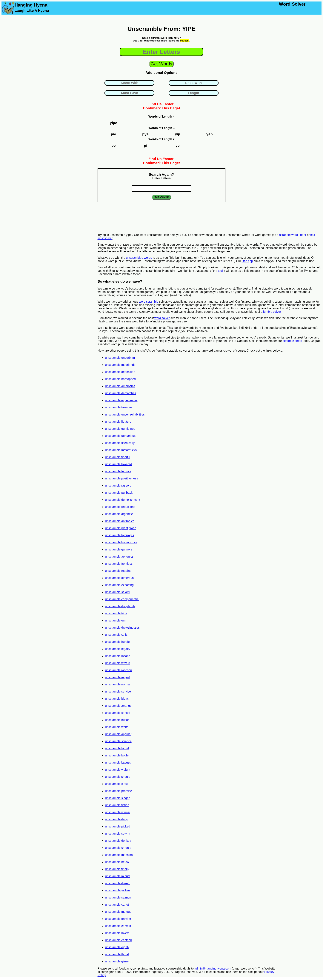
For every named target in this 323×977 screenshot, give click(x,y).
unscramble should (117, 776)
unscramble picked (117, 826)
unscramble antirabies (119, 521)
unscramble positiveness (121, 478)
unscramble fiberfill (117, 457)
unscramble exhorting (119, 585)
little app (247, 261)
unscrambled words (139, 257)
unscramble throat (117, 954)
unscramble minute (117, 876)
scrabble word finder (292, 234)
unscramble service (118, 691)
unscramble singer (117, 798)
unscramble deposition (120, 371)
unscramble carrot (117, 904)
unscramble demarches (120, 393)
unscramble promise (118, 791)
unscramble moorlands (120, 364)
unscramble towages (119, 407)
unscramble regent (117, 677)
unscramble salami (117, 592)
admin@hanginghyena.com (212, 968)
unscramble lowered (118, 464)
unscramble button (117, 719)
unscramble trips (116, 613)
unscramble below (117, 862)
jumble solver (272, 311)
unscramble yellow (117, 890)
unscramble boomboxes (121, 542)
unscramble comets (118, 925)
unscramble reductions (120, 506)
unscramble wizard (117, 663)
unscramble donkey (118, 840)
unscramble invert (117, 933)
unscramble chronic (118, 847)
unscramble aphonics (119, 556)
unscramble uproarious (120, 435)
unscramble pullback (119, 492)
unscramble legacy (117, 648)
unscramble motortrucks (121, 450)
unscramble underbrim (120, 357)
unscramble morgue (118, 911)
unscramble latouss (118, 762)
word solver (162, 318)
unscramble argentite (119, 514)
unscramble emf (115, 620)
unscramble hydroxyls (119, 535)
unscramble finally (117, 869)
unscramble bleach (117, 698)
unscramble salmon (118, 897)
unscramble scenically (120, 442)
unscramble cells (116, 634)
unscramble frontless (119, 563)
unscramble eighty (117, 947)
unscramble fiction (117, 805)
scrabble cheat (292, 340)
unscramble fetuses (118, 471)
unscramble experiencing (122, 400)
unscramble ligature (118, 421)
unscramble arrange (118, 705)
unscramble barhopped (120, 379)
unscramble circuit (117, 783)
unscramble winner (117, 812)
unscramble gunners (118, 549)
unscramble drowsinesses (122, 627)
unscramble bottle (117, 755)
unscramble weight (117, 769)
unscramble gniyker (118, 918)
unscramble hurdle (117, 641)
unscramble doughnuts (120, 606)
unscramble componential (122, 599)
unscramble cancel (117, 712)
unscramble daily (116, 819)
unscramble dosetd (117, 883)
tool (220, 270)
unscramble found (117, 748)
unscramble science (118, 741)
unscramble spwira (117, 833)
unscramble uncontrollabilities (125, 414)
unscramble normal (117, 684)
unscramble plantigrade (120, 528)
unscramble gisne (117, 961)
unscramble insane (117, 656)
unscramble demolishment (122, 499)
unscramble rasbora (118, 485)
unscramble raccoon (118, 670)
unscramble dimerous (119, 577)
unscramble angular (118, 734)
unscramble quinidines (120, 428)
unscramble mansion (119, 854)
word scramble (148, 301)
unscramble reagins (118, 570)
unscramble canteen (118, 940)
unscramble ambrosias (120, 386)
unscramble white (116, 727)
